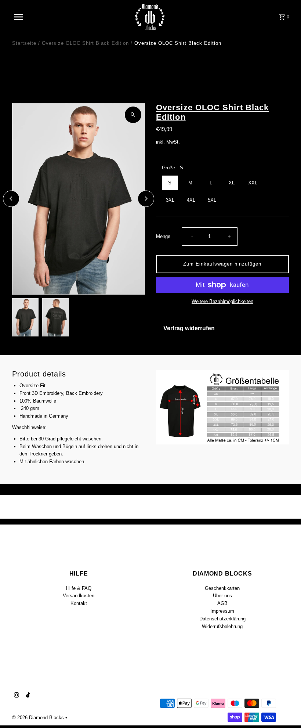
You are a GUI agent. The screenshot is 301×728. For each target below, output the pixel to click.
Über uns (222, 595)
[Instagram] (15, 695)
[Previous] (11, 198)
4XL (191, 200)
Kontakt (78, 603)
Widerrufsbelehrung (222, 626)
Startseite (24, 43)
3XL (170, 200)
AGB (222, 603)
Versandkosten (78, 595)
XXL (252, 182)
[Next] (146, 198)
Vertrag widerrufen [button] (189, 328)
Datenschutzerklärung (222, 618)
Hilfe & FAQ (78, 588)
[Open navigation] (34, 17)
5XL (212, 200)
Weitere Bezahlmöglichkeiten (222, 301)
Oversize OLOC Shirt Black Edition (85, 43)
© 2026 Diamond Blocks (38, 717)
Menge (163, 236)
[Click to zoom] (133, 115)
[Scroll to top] (285, 708)
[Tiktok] (27, 695)
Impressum (222, 611)
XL (232, 182)
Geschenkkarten (222, 588)
